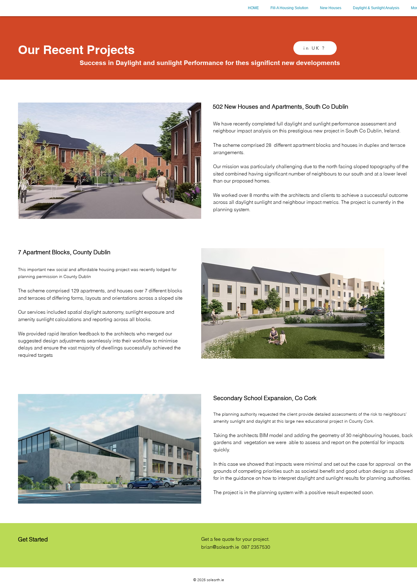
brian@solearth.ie (220, 547)
